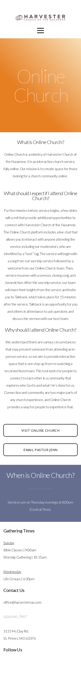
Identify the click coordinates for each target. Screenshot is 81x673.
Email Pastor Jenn (40, 449)
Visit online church (40, 430)
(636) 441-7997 (15, 616)
